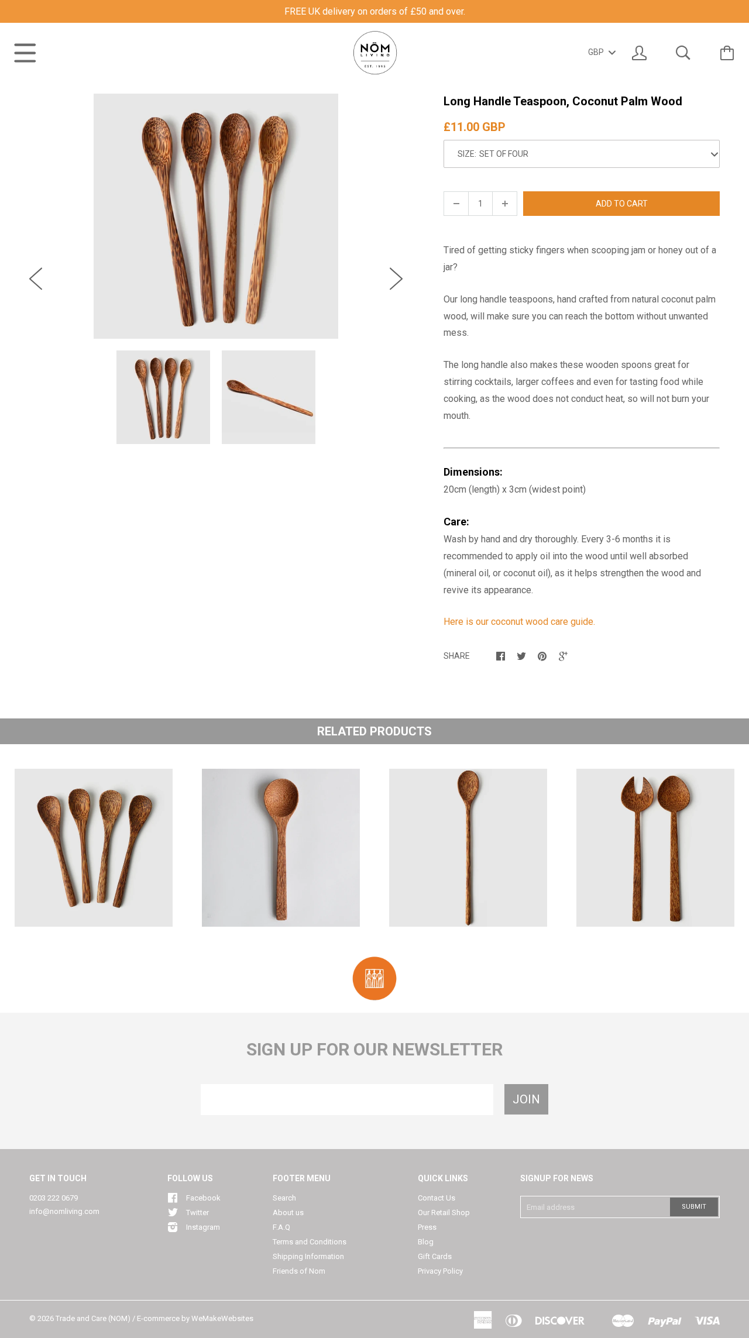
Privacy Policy (440, 1271)
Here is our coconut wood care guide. (519, 621)
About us (288, 1212)
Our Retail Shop (444, 1212)
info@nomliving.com (64, 1211)
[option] (216, 216)
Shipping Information (308, 1256)
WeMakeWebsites (222, 1318)
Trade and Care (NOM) (93, 1318)
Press (427, 1227)
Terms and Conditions (309, 1241)
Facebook (203, 1197)
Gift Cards (435, 1256)
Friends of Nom (299, 1271)
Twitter (197, 1212)
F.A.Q (281, 1227)
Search (284, 1197)
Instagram (203, 1227)
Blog (426, 1241)
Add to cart (622, 203)
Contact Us (436, 1197)
